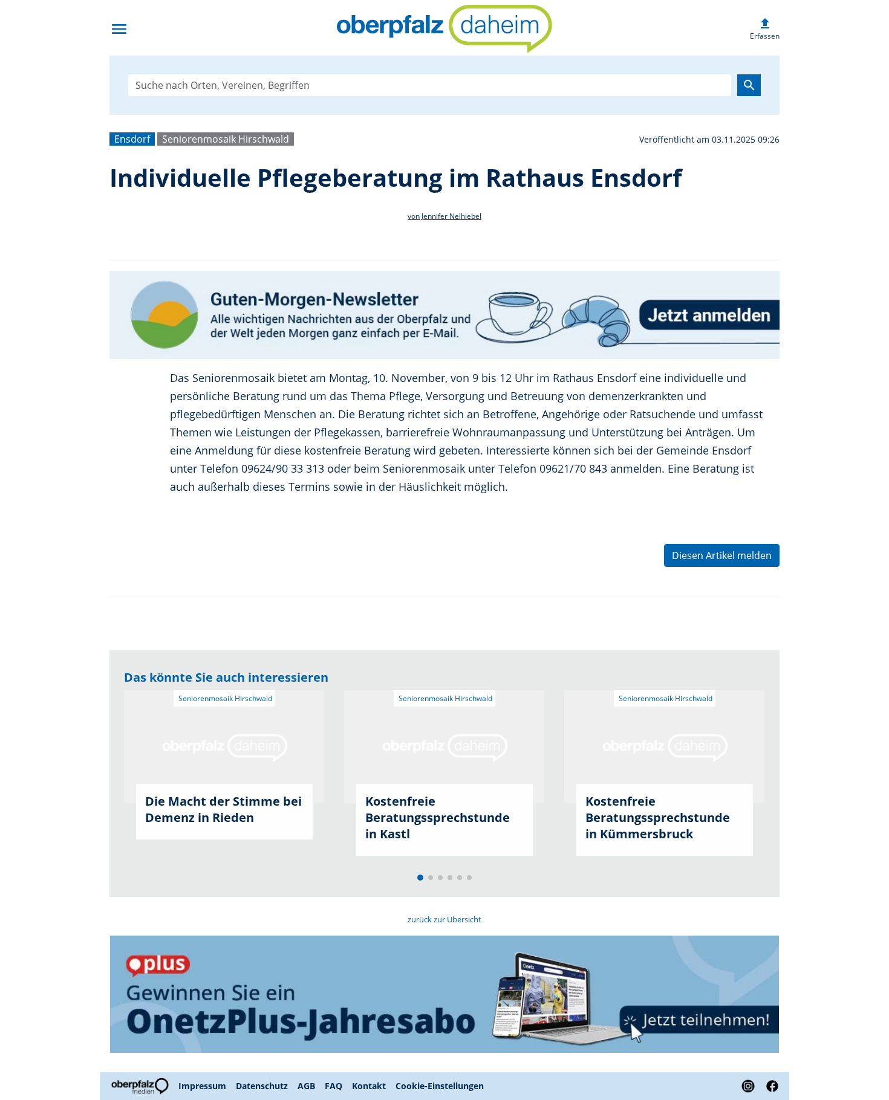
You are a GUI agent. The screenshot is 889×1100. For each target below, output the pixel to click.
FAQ (333, 1086)
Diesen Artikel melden (722, 555)
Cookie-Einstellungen (440, 1086)
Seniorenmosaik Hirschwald (225, 139)
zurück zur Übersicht (444, 919)
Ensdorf (132, 139)
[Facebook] (770, 1086)
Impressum (202, 1086)
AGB (306, 1086)
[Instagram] (748, 1086)
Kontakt (369, 1086)
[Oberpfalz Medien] (141, 1086)
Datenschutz (262, 1086)
